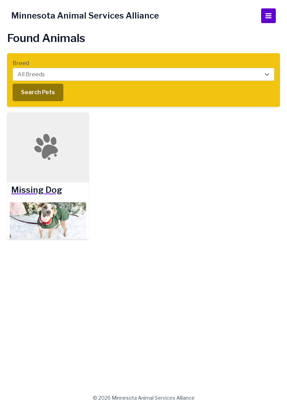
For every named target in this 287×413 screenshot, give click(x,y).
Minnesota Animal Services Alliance (85, 15)
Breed (21, 63)
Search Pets (38, 92)
